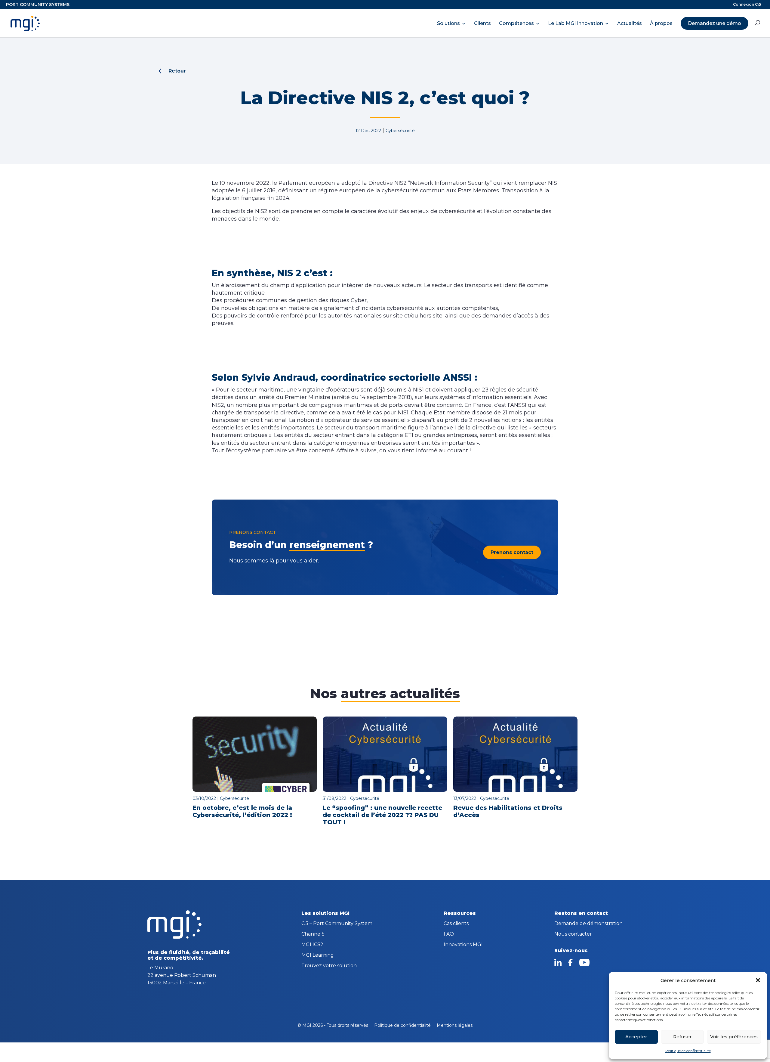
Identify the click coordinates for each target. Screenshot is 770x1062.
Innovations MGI (463, 945)
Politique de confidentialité (688, 1050)
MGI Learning (317, 955)
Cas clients (456, 923)
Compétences (516, 23)
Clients (482, 23)
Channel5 (313, 934)
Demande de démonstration (588, 923)
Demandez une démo (714, 23)
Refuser (682, 1036)
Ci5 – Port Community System (336, 923)
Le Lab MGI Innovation (575, 23)
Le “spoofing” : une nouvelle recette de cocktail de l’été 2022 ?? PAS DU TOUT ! (382, 815)
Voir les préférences (734, 1036)
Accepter (636, 1036)
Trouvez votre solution (329, 966)
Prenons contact (512, 552)
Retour (177, 71)
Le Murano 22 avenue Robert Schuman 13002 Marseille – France (181, 975)
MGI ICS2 (312, 945)
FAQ (449, 934)
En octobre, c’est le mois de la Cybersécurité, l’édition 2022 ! (242, 811)
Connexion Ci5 (747, 5)
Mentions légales (455, 1025)
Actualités (629, 23)
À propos (661, 23)
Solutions (448, 23)
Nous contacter (573, 934)
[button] (758, 980)
